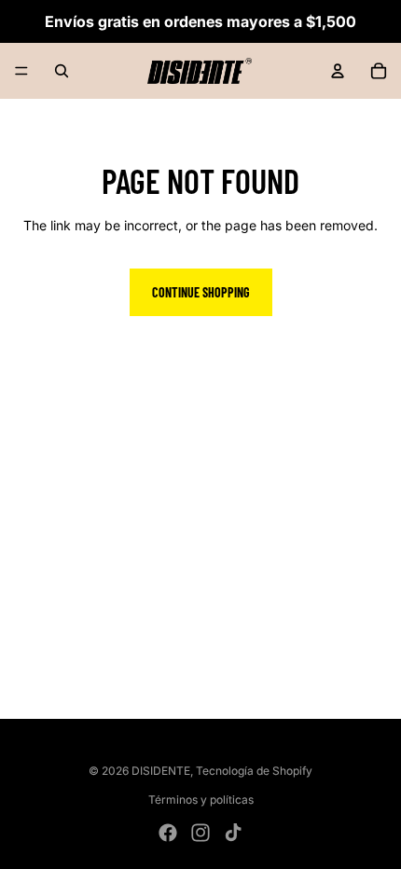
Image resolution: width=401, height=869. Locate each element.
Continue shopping (201, 292)
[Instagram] (200, 832)
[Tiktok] (233, 832)
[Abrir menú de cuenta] (337, 70)
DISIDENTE (160, 771)
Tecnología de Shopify (254, 771)
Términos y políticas (201, 800)
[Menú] (21, 70)
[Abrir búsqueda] (61, 70)
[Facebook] (168, 832)
